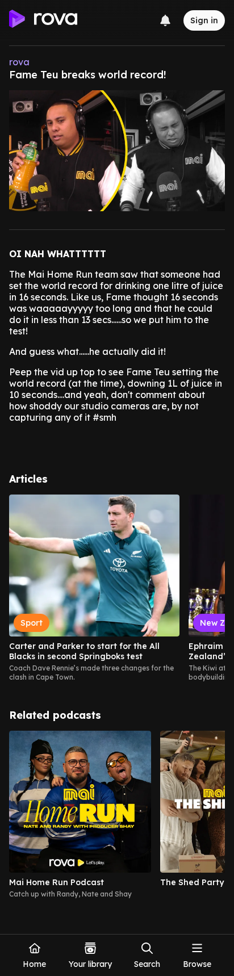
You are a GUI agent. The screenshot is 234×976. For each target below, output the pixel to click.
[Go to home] (43, 20)
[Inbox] (165, 20)
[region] (117, 588)
